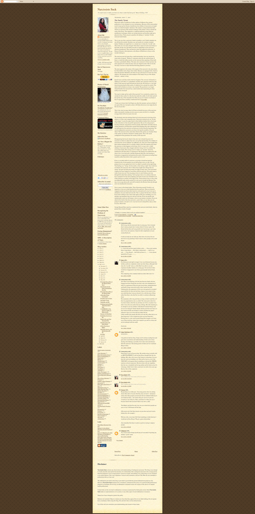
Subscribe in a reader (103, 175)
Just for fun (100, 383)
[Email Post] (135, 214)
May (102, 279)
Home (136, 451)
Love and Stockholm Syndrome (103, 113)
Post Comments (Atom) (128, 455)
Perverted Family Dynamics (104, 406)
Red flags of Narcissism (103, 414)
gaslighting (100, 370)
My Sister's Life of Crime (106, 298)
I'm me (123, 390)
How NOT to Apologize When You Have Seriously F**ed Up (105, 439)
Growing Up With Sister (106, 314)
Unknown (123, 431)
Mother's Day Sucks (102, 390)
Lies (99, 386)
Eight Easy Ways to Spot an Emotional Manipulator (104, 233)
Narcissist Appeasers (102, 393)
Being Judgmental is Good (104, 354)
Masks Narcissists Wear (103, 389)
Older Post (154, 451)
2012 (100, 256)
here (101, 71)
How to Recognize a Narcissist (104, 437)
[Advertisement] (104, 198)
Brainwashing (101, 358)
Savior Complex (101, 415)
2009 (100, 260)
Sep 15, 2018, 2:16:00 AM (126, 436)
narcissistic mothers (102, 398)
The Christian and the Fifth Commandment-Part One (106, 288)
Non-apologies (101, 401)
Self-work (100, 417)
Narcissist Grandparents (103, 395)
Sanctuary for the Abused (103, 428)
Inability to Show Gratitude (104, 381)
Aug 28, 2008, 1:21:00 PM (126, 386)
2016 (100, 252)
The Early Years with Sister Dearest (105, 323)
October (103, 270)
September (103, 272)
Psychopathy (100, 412)
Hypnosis (100, 379)
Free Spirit (124, 375)
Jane (122, 260)
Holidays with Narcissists (103, 373)
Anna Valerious (105, 37)
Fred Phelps (100, 369)
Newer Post (118, 451)
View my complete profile (104, 59)
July (102, 276)
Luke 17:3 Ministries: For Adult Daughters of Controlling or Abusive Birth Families (105, 434)
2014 (100, 254)
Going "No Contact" (102, 372)
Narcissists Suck (107, 9)
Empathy (100, 365)
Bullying (100, 359)
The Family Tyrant (104, 300)
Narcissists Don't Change (103, 400)
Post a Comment (120, 440)
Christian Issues (101, 361)
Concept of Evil (101, 362)
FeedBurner (108, 189)
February (103, 340)
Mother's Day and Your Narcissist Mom (105, 319)
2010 (100, 258)
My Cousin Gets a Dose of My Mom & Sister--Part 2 (106, 283)
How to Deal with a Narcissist (104, 375)
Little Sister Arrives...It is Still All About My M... (106, 330)
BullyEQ (100, 442)
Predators (100, 411)
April (102, 336)
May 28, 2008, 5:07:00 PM (126, 256)
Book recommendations (103, 356)
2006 (100, 344)
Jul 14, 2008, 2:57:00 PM (126, 275)
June (102, 278)
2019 (100, 250)
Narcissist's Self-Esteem (103, 397)
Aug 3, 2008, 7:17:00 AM (126, 347)
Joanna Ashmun (102, 243)
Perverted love (101, 409)
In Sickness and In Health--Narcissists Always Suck (106, 305)
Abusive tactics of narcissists (104, 350)
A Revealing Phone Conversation (104, 295)
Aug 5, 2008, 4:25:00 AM (126, 371)
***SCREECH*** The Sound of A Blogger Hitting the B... (105, 310)
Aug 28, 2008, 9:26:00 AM (126, 378)
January (102, 342)
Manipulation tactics (102, 387)
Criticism (100, 364)
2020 (100, 248)
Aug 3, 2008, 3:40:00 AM (126, 328)
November (103, 268)
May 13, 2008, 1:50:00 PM (126, 242)
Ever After (144, 99)
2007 (100, 264)
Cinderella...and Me (104, 302)
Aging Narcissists (101, 353)
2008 (100, 262)
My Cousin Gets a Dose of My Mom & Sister (106, 292)
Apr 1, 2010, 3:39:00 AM (126, 427)
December (103, 266)
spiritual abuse (101, 418)
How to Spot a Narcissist (103, 378)
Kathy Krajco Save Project (104, 384)
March (102, 338)
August (102, 274)
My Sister (102, 334)
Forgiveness (100, 367)
